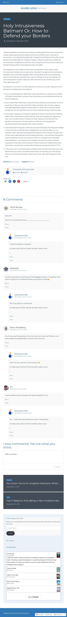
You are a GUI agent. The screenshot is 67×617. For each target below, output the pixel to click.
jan (11, 387)
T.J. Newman (11, 555)
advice (32, 162)
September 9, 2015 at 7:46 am (18, 209)
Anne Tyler (10, 570)
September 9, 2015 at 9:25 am (18, 270)
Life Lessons (7, 19)
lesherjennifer (10, 41)
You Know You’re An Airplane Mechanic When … (33, 483)
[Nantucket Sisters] (58, 585)
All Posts (17, 172)
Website (25, 172)
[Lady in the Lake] (58, 578)
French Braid (11, 568)
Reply (7, 227)
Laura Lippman (11, 576)
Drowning (10, 554)
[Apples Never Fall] (58, 591)
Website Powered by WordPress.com (16, 613)
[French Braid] (58, 572)
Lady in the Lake (12, 575)
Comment (57, 467)
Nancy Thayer (11, 583)
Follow (10, 533)
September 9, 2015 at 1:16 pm (18, 389)
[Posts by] (4, 41)
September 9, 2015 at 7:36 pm (22, 413)
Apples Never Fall (13, 588)
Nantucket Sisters (13, 581)
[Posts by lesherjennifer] (8, 171)
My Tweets (10, 540)
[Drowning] (58, 557)
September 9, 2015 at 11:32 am (18, 329)
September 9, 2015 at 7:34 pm (23, 297)
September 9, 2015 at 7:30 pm (22, 237)
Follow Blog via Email (14, 518)
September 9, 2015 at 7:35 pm (22, 356)
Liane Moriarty (11, 590)
